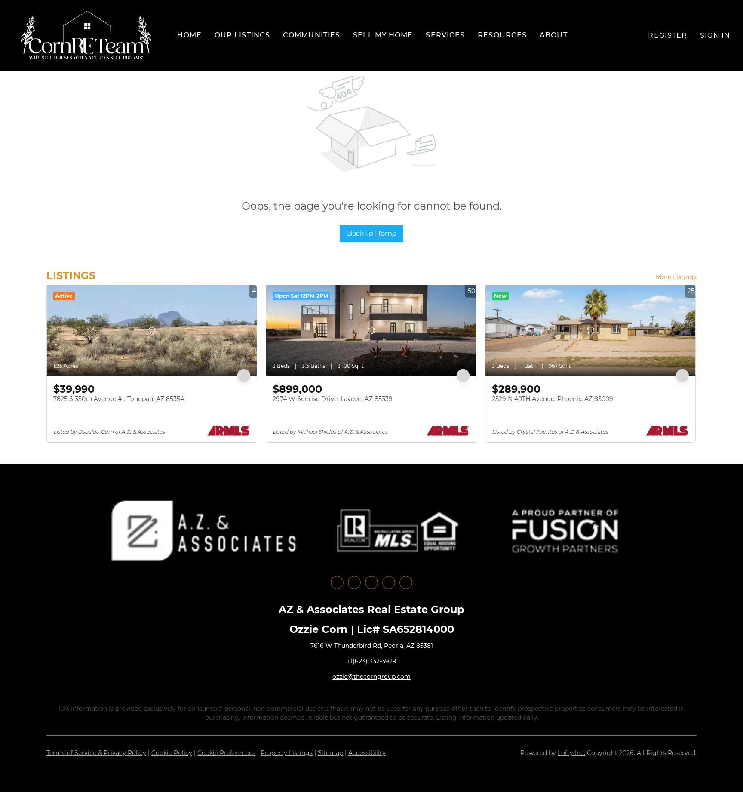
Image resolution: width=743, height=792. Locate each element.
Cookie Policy (171, 753)
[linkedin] (354, 582)
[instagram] (371, 582)
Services (445, 35)
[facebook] (337, 582)
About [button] (554, 35)
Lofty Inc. (571, 753)
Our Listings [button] (242, 35)
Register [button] (667, 35)
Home (189, 35)
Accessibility (367, 753)
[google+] (405, 582)
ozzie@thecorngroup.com (371, 677)
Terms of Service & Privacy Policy (96, 753)
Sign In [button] (715, 35)
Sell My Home (383, 35)
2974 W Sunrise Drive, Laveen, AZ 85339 (333, 399)
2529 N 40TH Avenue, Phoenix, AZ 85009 (552, 399)
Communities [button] (311, 35)
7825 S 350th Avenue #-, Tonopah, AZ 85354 (118, 399)
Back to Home (371, 233)
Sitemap (330, 753)
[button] (86, 35)
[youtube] (388, 582)
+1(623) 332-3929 (371, 661)
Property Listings (287, 753)
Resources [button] (502, 35)
